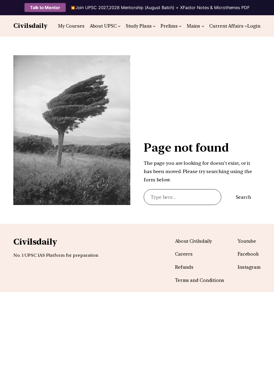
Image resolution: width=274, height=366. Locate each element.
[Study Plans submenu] (154, 26)
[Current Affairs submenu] (246, 26)
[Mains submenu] (202, 26)
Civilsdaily (30, 25)
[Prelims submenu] (180, 26)
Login (254, 26)
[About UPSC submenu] (119, 26)
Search (243, 197)
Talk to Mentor (45, 7)
